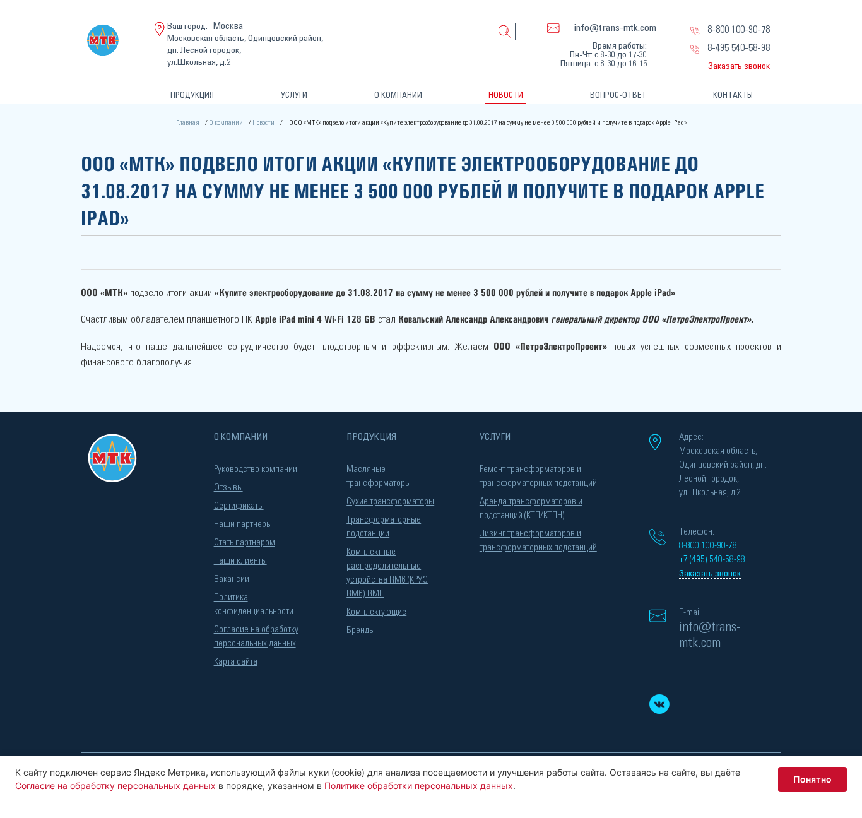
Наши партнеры (243, 524)
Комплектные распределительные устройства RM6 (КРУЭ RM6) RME (387, 572)
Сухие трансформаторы (390, 501)
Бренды (360, 630)
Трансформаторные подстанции (383, 526)
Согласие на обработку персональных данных (256, 636)
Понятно (812, 779)
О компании (226, 122)
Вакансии (231, 579)
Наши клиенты (240, 561)
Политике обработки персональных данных (418, 785)
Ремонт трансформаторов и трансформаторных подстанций (538, 476)
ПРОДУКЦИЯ (192, 96)
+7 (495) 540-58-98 (712, 559)
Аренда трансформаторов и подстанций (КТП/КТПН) (531, 508)
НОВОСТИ (505, 96)
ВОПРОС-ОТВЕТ (618, 96)
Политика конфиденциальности (253, 604)
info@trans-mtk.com (615, 28)
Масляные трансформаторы (378, 476)
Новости (263, 122)
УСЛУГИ (294, 96)
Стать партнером (244, 542)
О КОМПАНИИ (398, 96)
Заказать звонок (739, 66)
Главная (187, 122)
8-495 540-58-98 (738, 48)
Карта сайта (235, 662)
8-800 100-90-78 (738, 30)
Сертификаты (239, 506)
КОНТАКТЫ (733, 96)
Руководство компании (255, 469)
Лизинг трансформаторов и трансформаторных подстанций (538, 540)
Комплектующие (376, 612)
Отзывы (228, 487)
